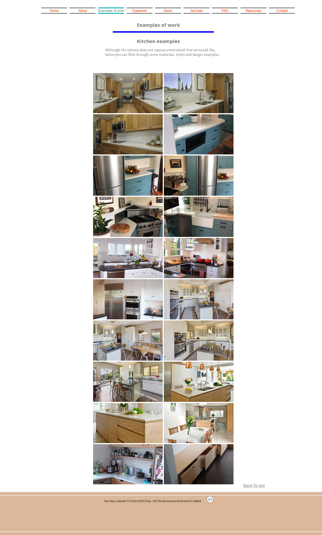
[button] (128, 93)
